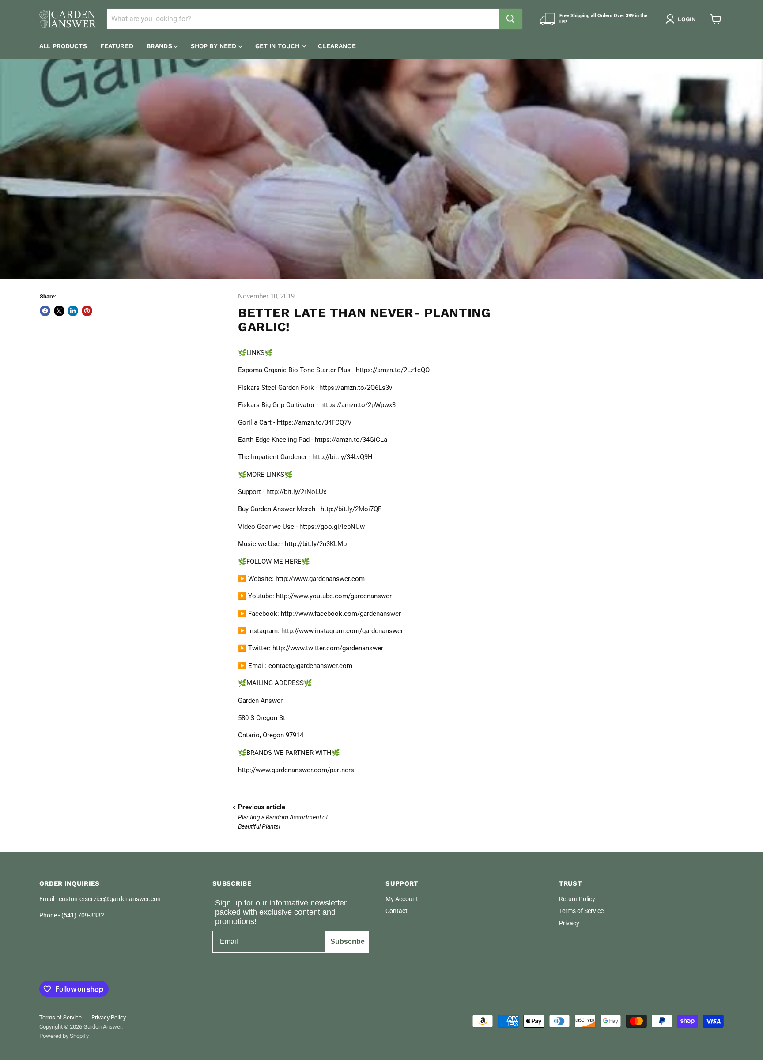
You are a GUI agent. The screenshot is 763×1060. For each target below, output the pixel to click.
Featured (116, 45)
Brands (160, 45)
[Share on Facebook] (45, 311)
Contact (396, 910)
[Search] (510, 19)
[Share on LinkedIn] (73, 311)
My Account (401, 898)
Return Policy (577, 898)
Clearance (336, 45)
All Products (63, 45)
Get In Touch (278, 45)
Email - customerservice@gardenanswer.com (100, 898)
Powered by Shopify (64, 1036)
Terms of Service (581, 910)
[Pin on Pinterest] (87, 311)
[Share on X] (59, 311)
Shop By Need (214, 45)
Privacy (569, 923)
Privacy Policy (108, 1017)
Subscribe (347, 941)
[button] (682, 19)
